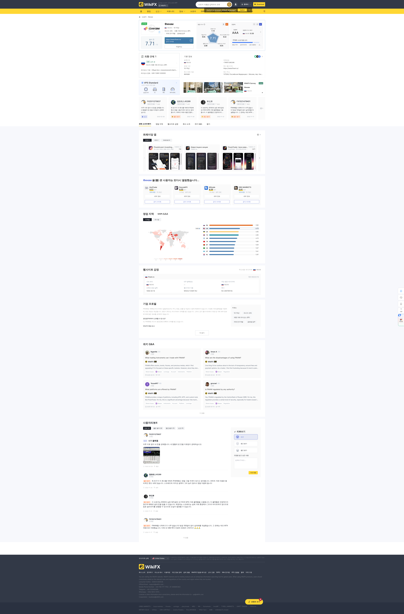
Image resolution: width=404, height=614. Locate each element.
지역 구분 (249, 572)
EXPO (218, 572)
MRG (193, 606)
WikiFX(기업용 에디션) (198, 572)
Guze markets (158, 606)
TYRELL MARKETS (227, 606)
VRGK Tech (203, 610)
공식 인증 (211, 572)
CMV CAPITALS (165, 610)
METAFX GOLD (144, 610)
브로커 (144, 17)
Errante (168, 606)
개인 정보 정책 (177, 572)
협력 (242, 572)
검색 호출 (186, 572)
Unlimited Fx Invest (221, 610)
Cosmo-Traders (178, 610)
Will (199, 606)
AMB (210, 610)
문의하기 (150, 572)
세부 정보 (157, 196)
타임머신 (179, 47)
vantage (176, 606)
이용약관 (167, 572)
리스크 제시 (158, 572)
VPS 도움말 (235, 572)
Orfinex (154, 610)
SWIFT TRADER (242, 606)
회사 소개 (142, 572)
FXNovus (253, 606)
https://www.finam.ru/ (230, 68)
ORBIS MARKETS (145, 606)
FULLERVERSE (191, 610)
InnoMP (216, 606)
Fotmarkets (207, 606)
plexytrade (185, 606)
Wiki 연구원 (226, 572)
